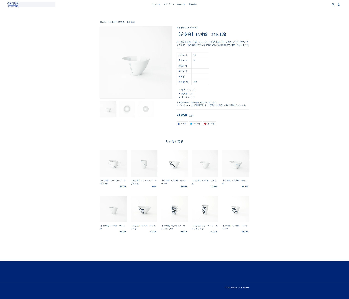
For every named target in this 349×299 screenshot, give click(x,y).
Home (103, 22)
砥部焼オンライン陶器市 (240, 288)
